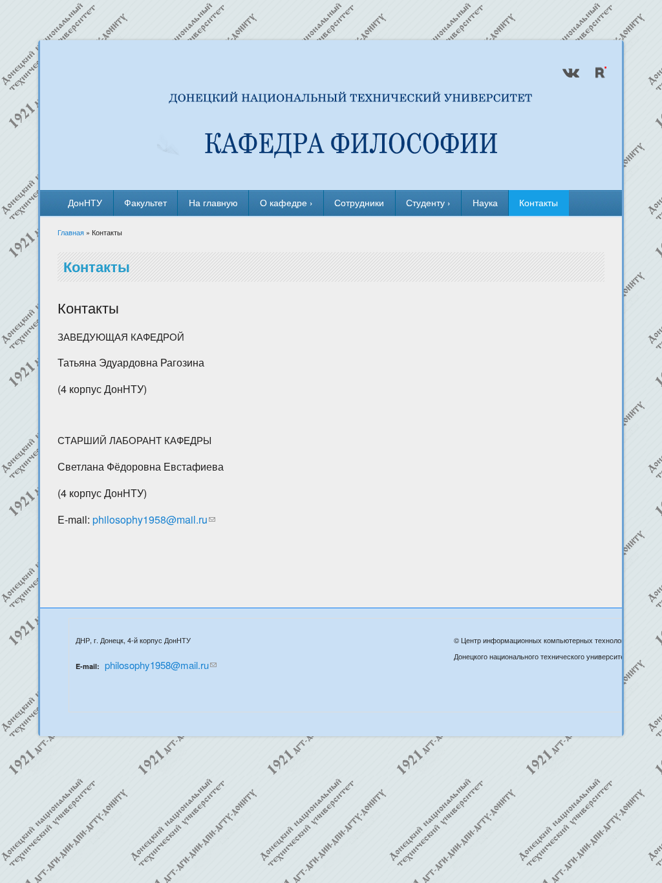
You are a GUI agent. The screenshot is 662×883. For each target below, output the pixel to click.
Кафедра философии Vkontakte (571, 72)
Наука (485, 203)
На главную (213, 203)
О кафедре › (286, 203)
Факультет (145, 203)
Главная (71, 232)
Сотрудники (359, 203)
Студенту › (428, 203)
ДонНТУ (85, 203)
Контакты (538, 203)
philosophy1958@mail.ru (150, 519)
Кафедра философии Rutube (599, 72)
